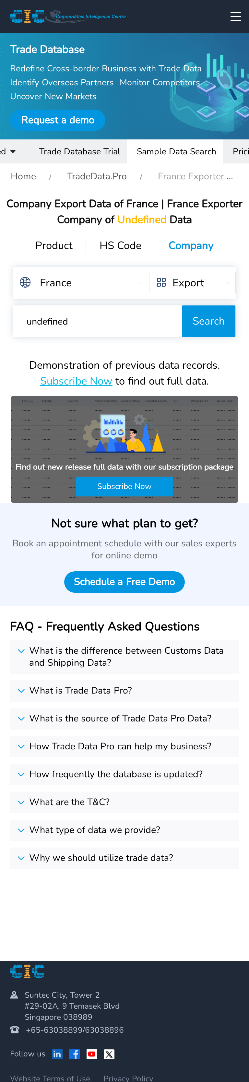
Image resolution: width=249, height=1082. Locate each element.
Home (23, 176)
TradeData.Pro (97, 176)
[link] (23, 176)
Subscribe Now (76, 381)
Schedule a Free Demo (124, 582)
